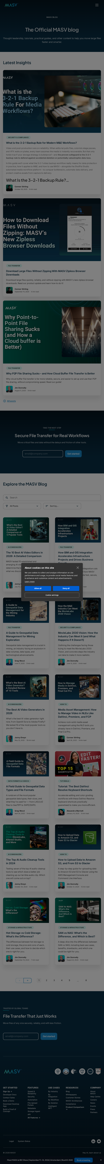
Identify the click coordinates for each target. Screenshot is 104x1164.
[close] (78, 567)
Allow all (38, 588)
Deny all (66, 588)
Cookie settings (52, 595)
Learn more (29, 581)
